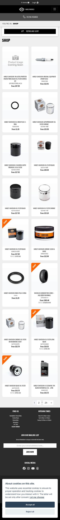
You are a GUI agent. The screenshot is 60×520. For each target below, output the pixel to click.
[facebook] (23, 469)
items (24, 2)
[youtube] (32, 469)
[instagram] (28, 469)
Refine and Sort (32, 31)
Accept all (30, 505)
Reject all (30, 512)
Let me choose (37, 497)
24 (46, 402)
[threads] (37, 469)
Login (34, 2)
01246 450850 (32, 17)
